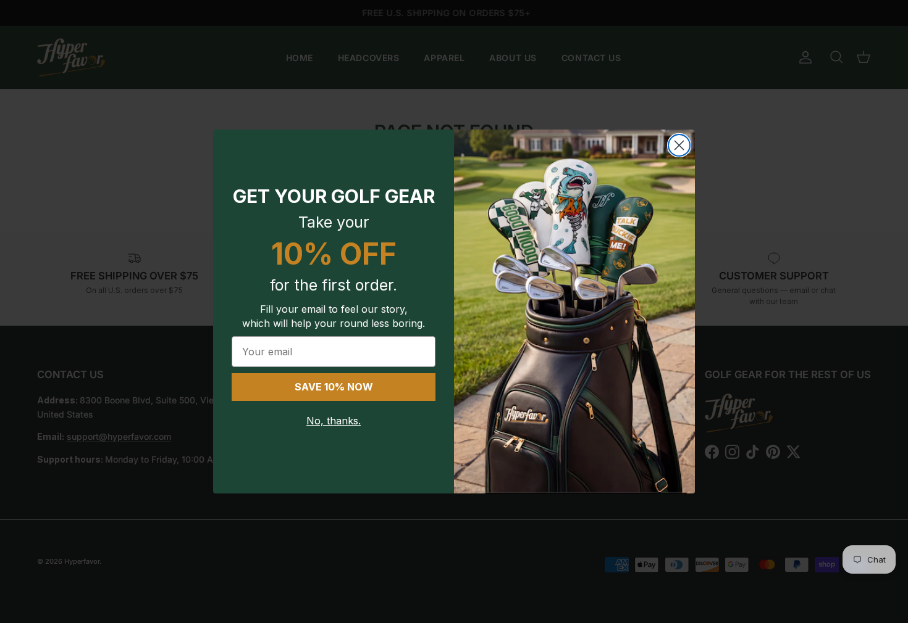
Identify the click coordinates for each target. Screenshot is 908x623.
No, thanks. (333, 421)
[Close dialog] (679, 145)
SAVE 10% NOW (334, 387)
